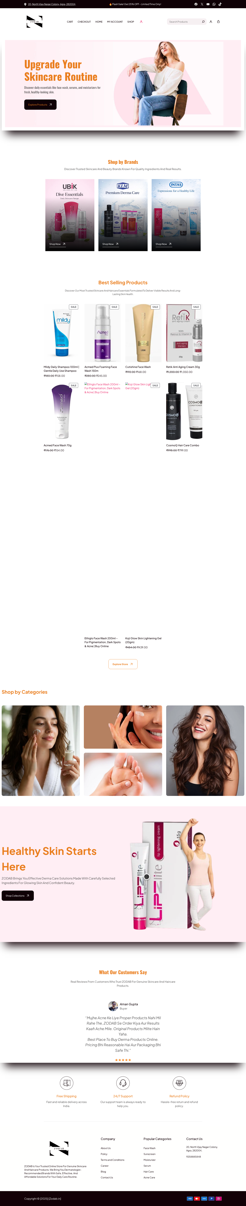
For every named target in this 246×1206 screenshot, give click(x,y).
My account (115, 21)
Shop (130, 21)
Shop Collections (15, 895)
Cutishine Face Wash (138, 366)
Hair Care (205, 759)
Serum (147, 1165)
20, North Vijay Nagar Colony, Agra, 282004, (52, 4)
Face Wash (149, 1148)
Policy (104, 1153)
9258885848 (193, 1156)
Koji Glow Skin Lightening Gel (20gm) (143, 640)
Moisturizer (150, 1159)
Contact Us (107, 1177)
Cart (70, 21)
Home (98, 21)
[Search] (203, 22)
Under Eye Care (123, 735)
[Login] (141, 22)
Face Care (41, 759)
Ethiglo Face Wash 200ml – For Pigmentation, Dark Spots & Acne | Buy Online (103, 642)
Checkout (84, 21)
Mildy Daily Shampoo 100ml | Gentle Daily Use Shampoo (61, 368)
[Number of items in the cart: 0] (218, 21)
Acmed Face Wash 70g (57, 445)
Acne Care (149, 1177)
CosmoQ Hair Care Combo (182, 445)
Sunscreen (149, 1153)
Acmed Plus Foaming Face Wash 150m (101, 368)
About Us (106, 1148)
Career (105, 1165)
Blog (103, 1171)
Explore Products (37, 104)
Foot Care (123, 783)
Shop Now (55, 243)
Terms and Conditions (112, 1159)
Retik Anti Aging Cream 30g (183, 366)
